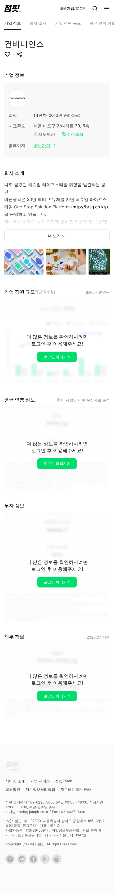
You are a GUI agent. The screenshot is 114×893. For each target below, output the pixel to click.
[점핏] (12, 8)
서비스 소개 (15, 781)
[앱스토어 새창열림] (58, 862)
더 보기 (54, 235)
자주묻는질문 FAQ (75, 789)
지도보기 (46, 134)
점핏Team (63, 781)
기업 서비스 (40, 781)
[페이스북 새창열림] (34, 862)
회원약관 (12, 789)
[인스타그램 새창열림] (11, 862)
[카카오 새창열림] (23, 862)
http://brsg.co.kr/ (90, 206)
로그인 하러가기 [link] (57, 356)
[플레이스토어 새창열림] (46, 862)
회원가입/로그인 (73, 8)
